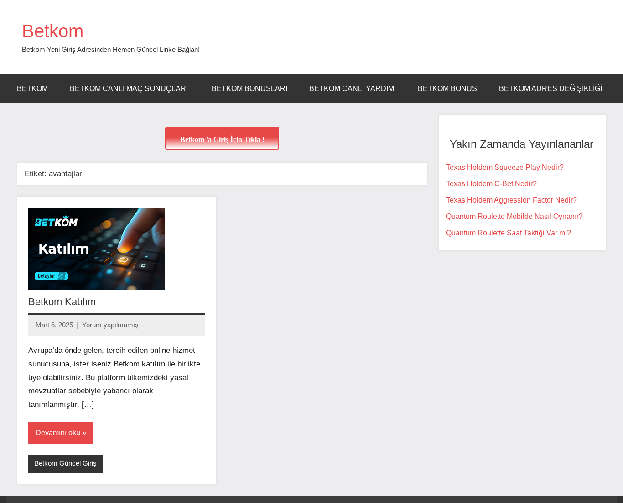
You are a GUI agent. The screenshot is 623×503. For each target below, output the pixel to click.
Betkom (52, 31)
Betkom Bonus (447, 88)
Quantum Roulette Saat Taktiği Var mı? (508, 233)
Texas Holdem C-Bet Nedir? (491, 184)
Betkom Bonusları (249, 88)
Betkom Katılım (62, 301)
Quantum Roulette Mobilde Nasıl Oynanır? (514, 216)
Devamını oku (58, 433)
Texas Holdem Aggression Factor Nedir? (511, 200)
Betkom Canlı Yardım (352, 88)
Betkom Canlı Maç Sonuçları (130, 88)
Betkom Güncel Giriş (65, 463)
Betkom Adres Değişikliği (550, 88)
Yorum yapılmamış (110, 325)
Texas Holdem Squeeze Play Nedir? (505, 167)
